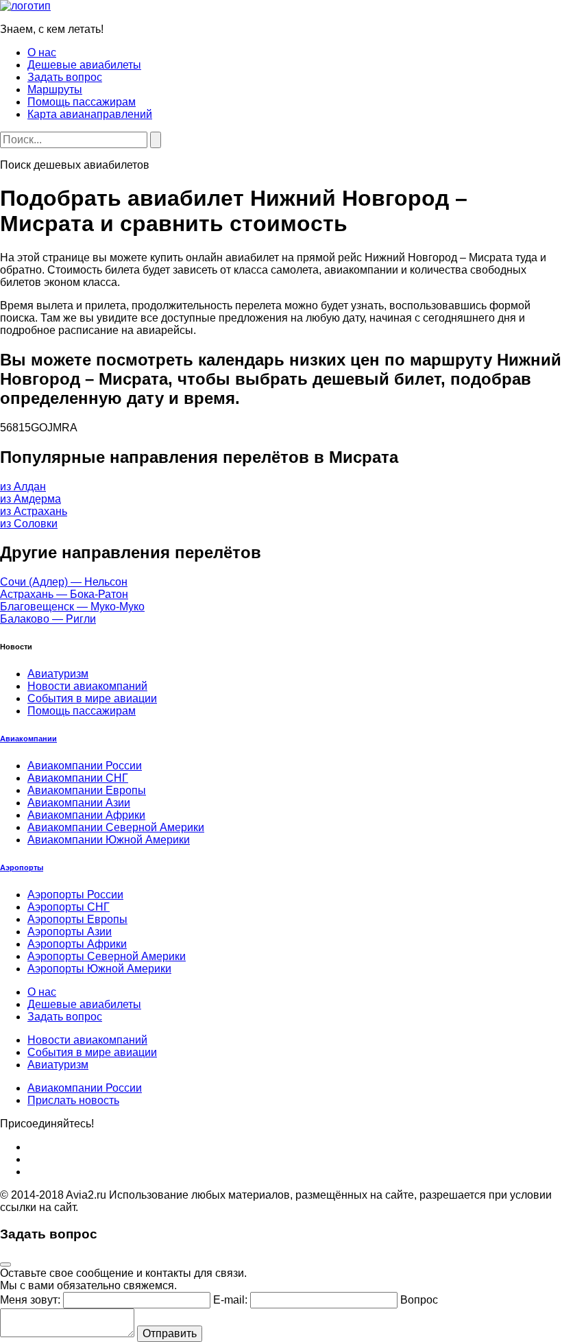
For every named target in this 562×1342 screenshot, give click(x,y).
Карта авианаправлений (89, 114)
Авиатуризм (57, 674)
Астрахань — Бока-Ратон (64, 594)
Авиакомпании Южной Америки (108, 840)
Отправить (170, 1333)
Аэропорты (21, 867)
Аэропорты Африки (77, 944)
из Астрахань (33, 511)
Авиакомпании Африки (86, 815)
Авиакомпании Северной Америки (115, 827)
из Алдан (23, 486)
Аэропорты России (75, 894)
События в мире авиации (92, 698)
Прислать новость (73, 1100)
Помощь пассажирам (81, 102)
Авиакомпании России (84, 765)
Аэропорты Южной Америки (99, 968)
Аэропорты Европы (77, 919)
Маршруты (54, 89)
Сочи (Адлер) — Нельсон (63, 582)
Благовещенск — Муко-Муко (72, 606)
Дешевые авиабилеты (84, 65)
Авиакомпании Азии (78, 802)
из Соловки (29, 523)
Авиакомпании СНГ (77, 778)
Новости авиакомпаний (87, 686)
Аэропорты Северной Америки (106, 956)
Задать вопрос (64, 77)
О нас (41, 52)
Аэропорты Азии (69, 931)
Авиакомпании (28, 738)
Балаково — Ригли (48, 619)
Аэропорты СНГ (68, 907)
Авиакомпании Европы (86, 790)
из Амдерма (30, 499)
